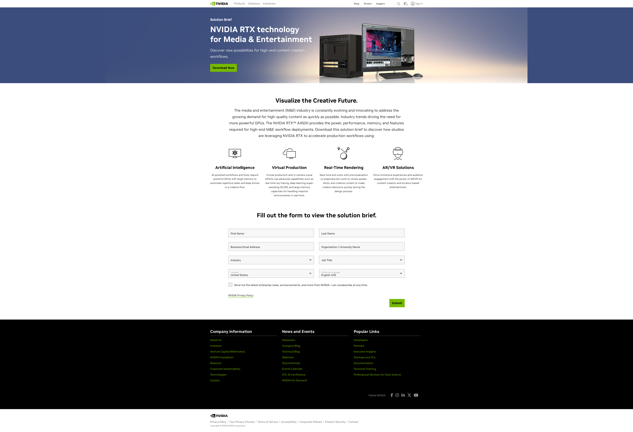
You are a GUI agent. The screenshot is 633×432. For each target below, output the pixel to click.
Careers (215, 380)
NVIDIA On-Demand (294, 380)
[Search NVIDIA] (399, 3)
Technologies (218, 374)
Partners (359, 345)
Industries (269, 3)
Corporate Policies (311, 421)
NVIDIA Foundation (222, 357)
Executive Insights (365, 351)
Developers (361, 340)
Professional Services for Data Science (377, 374)
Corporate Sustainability (225, 368)
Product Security (335, 421)
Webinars (288, 357)
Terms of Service (268, 421)
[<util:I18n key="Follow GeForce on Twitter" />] (409, 395)
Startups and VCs (365, 357)
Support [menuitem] (380, 3)
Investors (216, 345)
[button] (405, 4)
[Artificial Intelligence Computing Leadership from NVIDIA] (219, 3)
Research (216, 363)
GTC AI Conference (293, 374)
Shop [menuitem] (356, 3)
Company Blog (291, 345)
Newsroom (288, 340)
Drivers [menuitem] (368, 3)
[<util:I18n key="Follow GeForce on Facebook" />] (392, 395)
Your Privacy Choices (242, 421)
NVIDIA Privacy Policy (240, 295)
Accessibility (289, 421)
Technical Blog (291, 351)
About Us (216, 340)
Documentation (363, 363)
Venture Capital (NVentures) (227, 351)
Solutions (254, 3)
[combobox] (271, 260)
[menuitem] (239, 3)
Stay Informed (291, 363)
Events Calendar (292, 368)
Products (239, 3)
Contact (353, 421)
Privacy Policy (218, 421)
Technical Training (365, 368)
